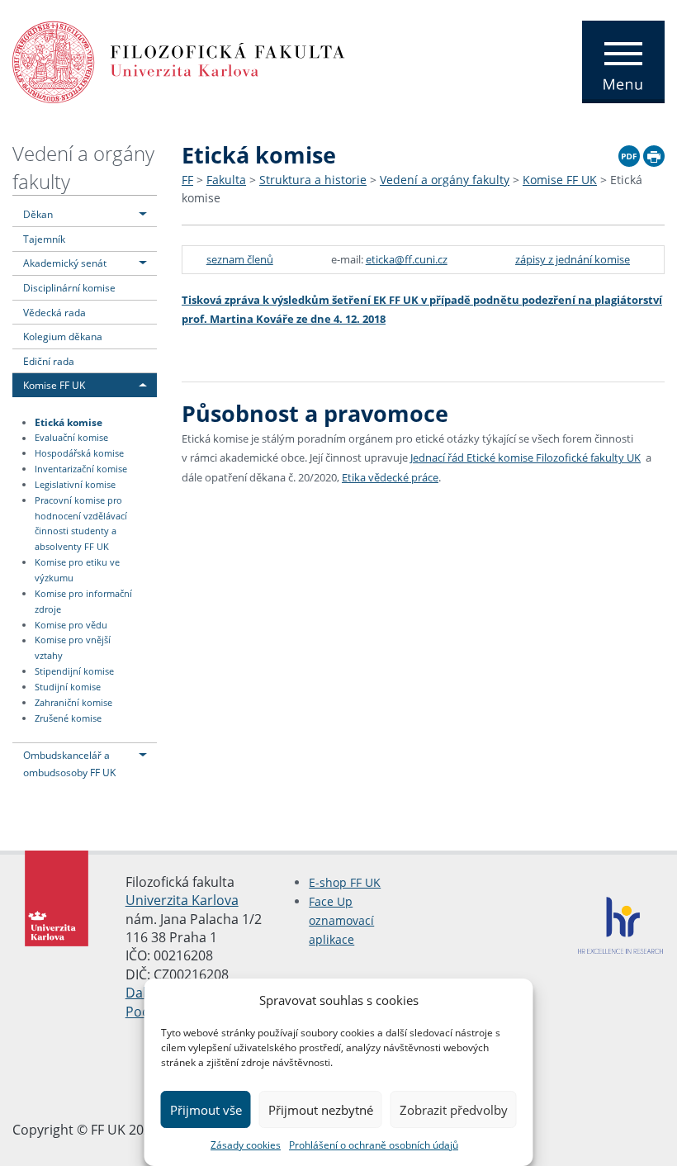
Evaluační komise (71, 438)
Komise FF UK (54, 384)
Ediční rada (48, 360)
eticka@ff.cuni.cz (406, 259)
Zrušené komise (68, 718)
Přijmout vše (206, 1110)
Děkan (38, 213)
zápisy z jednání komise (572, 259)
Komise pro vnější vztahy (73, 648)
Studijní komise (68, 687)
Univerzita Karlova (182, 900)
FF (187, 179)
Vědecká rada (54, 312)
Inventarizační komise (81, 469)
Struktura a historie (313, 179)
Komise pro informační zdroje (83, 601)
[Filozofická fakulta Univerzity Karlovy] (178, 60)
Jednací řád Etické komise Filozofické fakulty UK (525, 457)
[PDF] (629, 154)
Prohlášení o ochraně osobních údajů (373, 1145)
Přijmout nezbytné (320, 1110)
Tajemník (44, 238)
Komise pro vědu (71, 625)
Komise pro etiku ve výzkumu (77, 570)
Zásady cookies (246, 1145)
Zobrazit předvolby (454, 1110)
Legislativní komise (75, 485)
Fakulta (226, 179)
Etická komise (68, 422)
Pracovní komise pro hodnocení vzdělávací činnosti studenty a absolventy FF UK (81, 524)
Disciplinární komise (69, 287)
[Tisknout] (654, 154)
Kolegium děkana (62, 336)
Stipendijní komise (74, 671)
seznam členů (239, 259)
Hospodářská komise (79, 453)
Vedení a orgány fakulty (444, 179)
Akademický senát (65, 262)
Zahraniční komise (73, 703)
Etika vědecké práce (390, 477)
